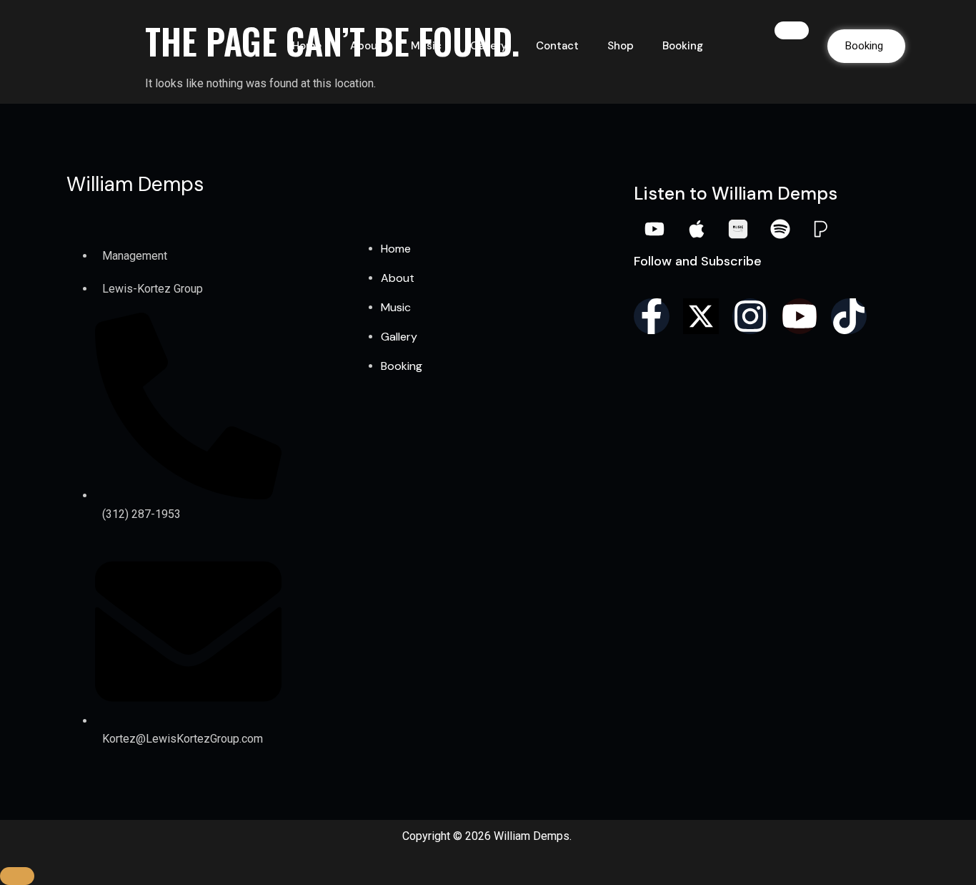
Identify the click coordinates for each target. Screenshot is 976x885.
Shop (620, 46)
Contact (557, 46)
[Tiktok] (849, 316)
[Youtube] (799, 316)
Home (307, 46)
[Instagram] (750, 316)
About (366, 46)
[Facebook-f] (651, 316)
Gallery (488, 46)
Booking (682, 46)
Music (426, 46)
